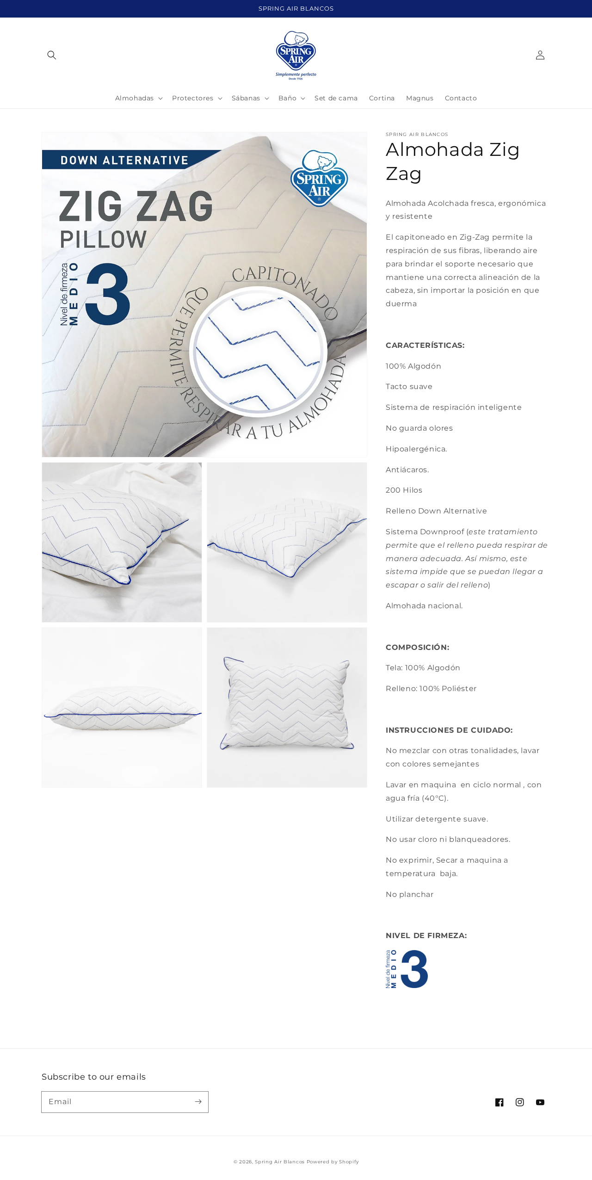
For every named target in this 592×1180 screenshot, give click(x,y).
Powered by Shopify (333, 1162)
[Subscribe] (198, 1102)
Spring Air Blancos (280, 1162)
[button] (52, 55)
